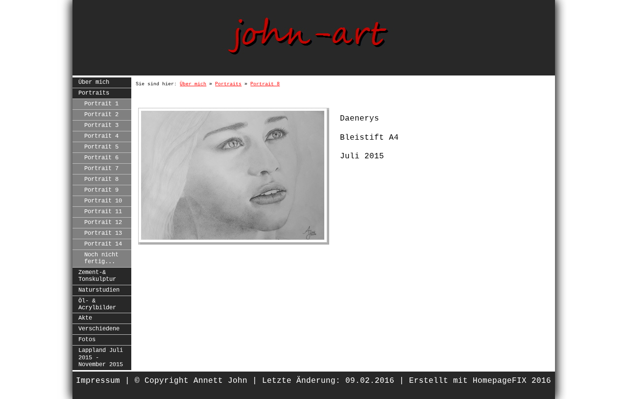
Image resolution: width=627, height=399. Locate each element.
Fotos (87, 339)
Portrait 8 (101, 179)
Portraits (93, 93)
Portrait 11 (103, 211)
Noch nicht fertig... (101, 258)
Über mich (93, 82)
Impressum (98, 380)
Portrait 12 (103, 222)
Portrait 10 (103, 201)
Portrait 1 (101, 103)
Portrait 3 (101, 125)
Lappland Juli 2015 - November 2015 (100, 357)
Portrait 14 (103, 244)
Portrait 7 (101, 168)
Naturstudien (99, 290)
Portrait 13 (103, 233)
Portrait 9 (101, 190)
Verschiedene (99, 328)
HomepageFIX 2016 (512, 380)
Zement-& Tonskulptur (97, 276)
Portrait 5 (101, 147)
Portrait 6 (101, 157)
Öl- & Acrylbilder (97, 304)
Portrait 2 (101, 114)
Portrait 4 (101, 136)
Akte (85, 318)
